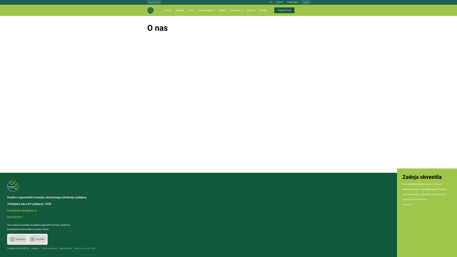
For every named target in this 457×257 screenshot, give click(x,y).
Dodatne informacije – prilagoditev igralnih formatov (424, 189)
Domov (168, 10)
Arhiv (271, 2)
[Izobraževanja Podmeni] (214, 10)
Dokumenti (235, 10)
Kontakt (263, 10)
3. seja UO (406, 204)
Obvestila (179, 10)
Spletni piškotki (65, 248)
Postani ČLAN (284, 10)
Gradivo (222, 10)
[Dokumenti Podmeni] (242, 10)
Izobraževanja (205, 10)
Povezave (279, 2)
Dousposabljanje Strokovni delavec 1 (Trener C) (422, 184)
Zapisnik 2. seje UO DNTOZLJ (414, 199)
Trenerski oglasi (292, 2)
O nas (249, 10)
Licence (191, 10)
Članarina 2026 (154, 2)
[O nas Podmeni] (254, 10)
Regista (306, 2)
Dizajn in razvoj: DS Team (85, 248)
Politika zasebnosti (49, 248)
